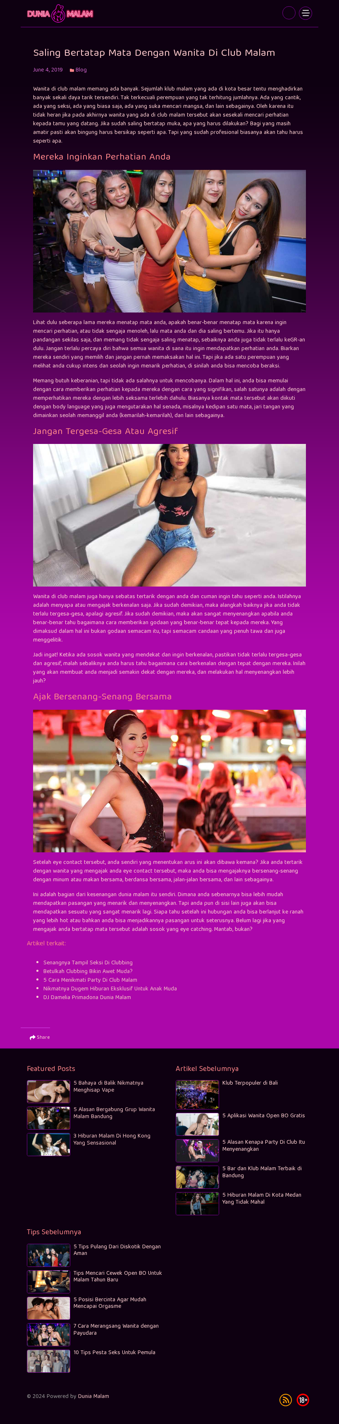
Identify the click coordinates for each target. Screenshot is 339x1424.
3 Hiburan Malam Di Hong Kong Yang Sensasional (112, 1139)
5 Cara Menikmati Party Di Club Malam (90, 980)
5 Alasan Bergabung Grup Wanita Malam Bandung (114, 1113)
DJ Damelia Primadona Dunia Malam (87, 998)
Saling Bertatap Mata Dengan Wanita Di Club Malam (61, 13)
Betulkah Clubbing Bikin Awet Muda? (88, 972)
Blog (81, 70)
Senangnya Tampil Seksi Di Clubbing (88, 963)
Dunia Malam (93, 1397)
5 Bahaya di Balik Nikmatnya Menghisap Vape (108, 1086)
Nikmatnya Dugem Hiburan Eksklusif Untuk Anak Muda (110, 989)
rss (285, 1400)
